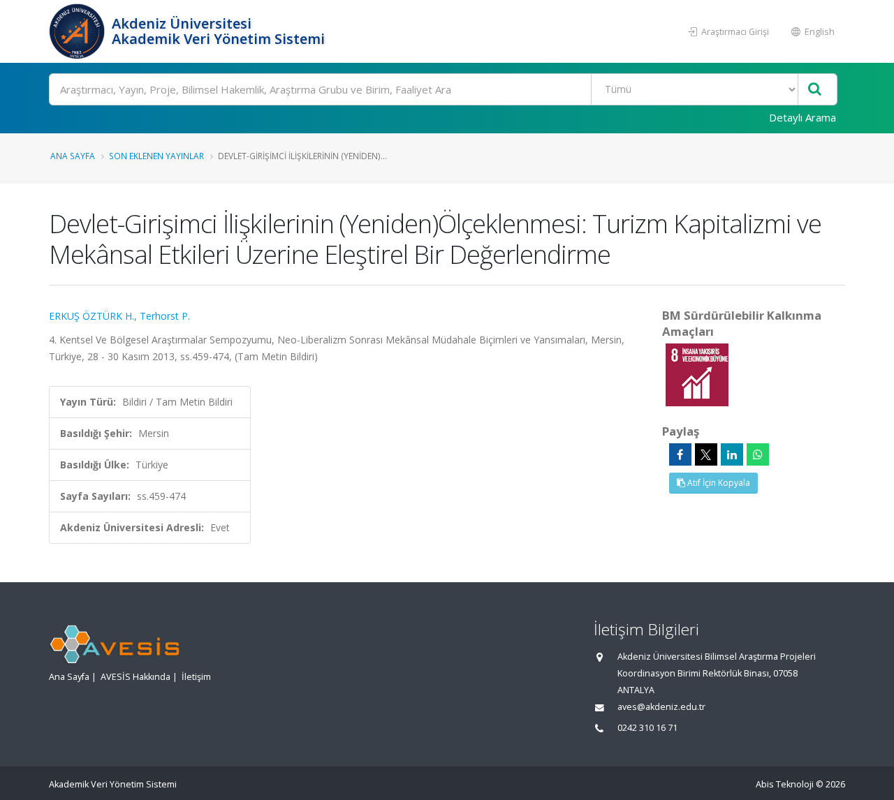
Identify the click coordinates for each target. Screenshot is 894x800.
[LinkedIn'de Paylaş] (732, 454)
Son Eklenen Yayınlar (156, 155)
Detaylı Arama (802, 117)
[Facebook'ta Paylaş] (680, 454)
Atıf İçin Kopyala (717, 483)
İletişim (196, 677)
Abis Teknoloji (785, 784)
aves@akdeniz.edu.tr (661, 707)
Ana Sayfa (72, 155)
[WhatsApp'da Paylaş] (758, 454)
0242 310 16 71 (647, 728)
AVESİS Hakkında (135, 677)
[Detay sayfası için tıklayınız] (697, 373)
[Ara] (814, 89)
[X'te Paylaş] (706, 454)
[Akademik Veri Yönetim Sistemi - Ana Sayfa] (78, 31)
